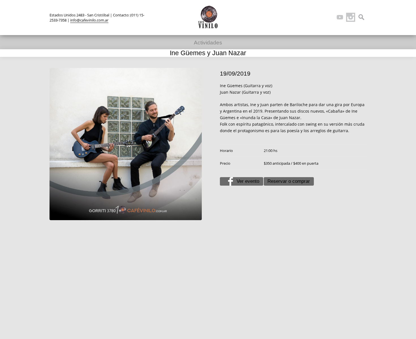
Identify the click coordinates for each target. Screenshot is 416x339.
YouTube (340, 17)
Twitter (308, 17)
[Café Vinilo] (208, 17)
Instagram (351, 17)
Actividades (208, 43)
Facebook (318, 17)
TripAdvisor (329, 17)
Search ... (361, 17)
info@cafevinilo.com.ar (89, 20)
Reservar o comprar (288, 181)
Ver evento (248, 181)
